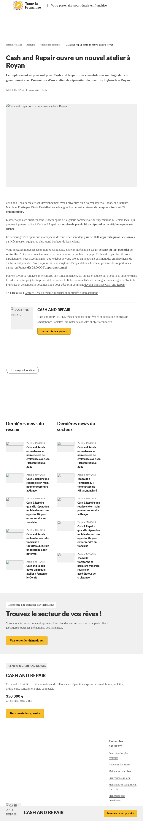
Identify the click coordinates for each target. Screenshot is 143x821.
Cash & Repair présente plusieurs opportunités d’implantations (61, 292)
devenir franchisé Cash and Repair (104, 284)
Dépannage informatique (23, 370)
